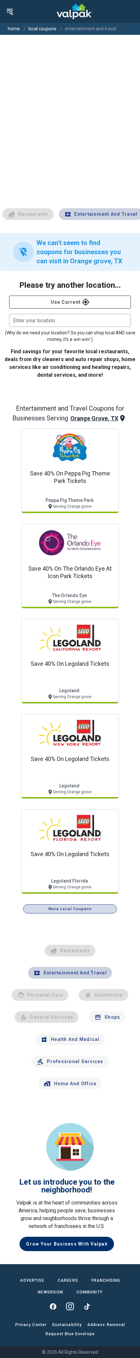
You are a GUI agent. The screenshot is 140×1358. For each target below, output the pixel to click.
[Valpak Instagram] (70, 1306)
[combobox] (70, 320)
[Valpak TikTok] (87, 1306)
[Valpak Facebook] (53, 1306)
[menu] (9, 11)
